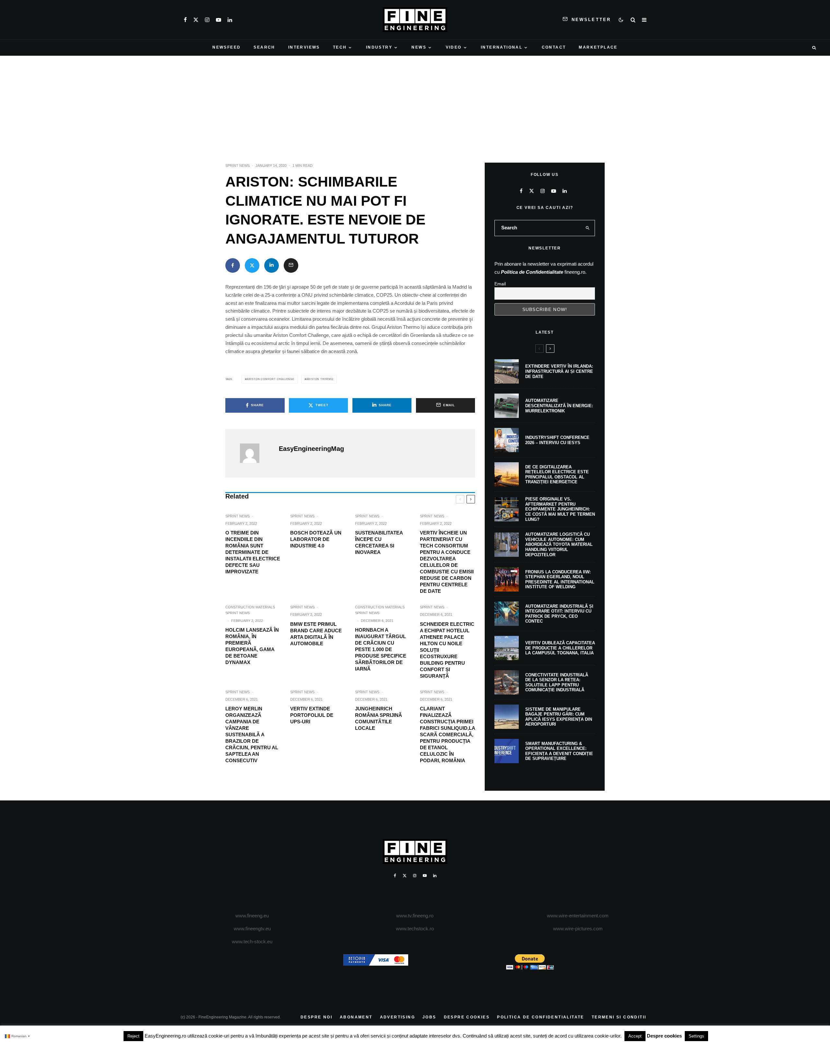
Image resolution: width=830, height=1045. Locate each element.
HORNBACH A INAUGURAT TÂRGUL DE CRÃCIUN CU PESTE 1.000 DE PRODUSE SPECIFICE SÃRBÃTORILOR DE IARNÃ (380, 649)
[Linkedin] (229, 19)
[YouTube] (218, 19)
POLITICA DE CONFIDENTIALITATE (540, 1017)
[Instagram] (207, 19)
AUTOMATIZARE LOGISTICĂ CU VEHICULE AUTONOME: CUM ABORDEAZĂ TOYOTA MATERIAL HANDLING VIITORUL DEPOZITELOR (559, 544)
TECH (340, 47)
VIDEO (454, 47)
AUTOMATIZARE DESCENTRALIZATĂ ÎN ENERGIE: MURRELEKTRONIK (559, 405)
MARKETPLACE (598, 47)
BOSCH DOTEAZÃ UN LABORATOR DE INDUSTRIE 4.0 (315, 539)
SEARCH (264, 47)
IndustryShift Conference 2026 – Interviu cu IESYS (557, 440)
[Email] (291, 265)
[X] (196, 19)
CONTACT (554, 47)
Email (500, 283)
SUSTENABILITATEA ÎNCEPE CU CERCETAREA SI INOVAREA (379, 542)
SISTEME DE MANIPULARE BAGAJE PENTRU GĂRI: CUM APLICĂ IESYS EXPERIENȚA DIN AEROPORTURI (558, 717)
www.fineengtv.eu (252, 928)
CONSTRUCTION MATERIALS (250, 607)
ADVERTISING (397, 1017)
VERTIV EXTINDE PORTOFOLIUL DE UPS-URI (311, 715)
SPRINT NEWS (237, 165)
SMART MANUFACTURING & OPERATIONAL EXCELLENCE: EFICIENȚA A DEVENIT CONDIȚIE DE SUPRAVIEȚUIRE (559, 751)
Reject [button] (133, 1036)
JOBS (429, 1017)
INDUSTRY (379, 47)
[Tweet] (252, 265)
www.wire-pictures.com (578, 928)
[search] (588, 228)
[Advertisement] (415, 104)
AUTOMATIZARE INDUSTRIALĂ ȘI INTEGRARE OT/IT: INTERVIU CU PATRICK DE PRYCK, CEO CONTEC (559, 614)
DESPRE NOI (316, 1017)
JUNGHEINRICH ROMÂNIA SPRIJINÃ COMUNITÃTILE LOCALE (378, 718)
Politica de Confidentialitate (532, 272)
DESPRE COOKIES (467, 1017)
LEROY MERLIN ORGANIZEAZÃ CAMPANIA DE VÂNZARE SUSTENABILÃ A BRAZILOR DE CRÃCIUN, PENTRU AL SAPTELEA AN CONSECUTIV (251, 734)
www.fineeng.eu (252, 915)
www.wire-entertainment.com (578, 915)
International (501, 47)
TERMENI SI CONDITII (619, 1017)
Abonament (356, 1017)
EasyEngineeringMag (311, 448)
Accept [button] (635, 1036)
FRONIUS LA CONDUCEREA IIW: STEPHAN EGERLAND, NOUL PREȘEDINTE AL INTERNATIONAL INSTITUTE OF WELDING (559, 579)
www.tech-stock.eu (252, 941)
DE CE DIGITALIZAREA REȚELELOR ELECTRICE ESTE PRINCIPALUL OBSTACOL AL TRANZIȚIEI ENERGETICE (557, 475)
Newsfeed (226, 47)
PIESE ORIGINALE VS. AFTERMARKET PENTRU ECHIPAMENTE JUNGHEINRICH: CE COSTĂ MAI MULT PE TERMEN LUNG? (560, 509)
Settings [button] (696, 1036)
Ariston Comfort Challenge (270, 379)
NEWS (418, 47)
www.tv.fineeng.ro (414, 915)
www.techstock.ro (415, 928)
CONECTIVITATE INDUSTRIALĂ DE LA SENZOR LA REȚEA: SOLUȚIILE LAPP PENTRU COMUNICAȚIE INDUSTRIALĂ (556, 682)
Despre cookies (664, 1036)
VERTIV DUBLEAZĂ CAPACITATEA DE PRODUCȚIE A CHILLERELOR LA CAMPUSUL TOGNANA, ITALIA (560, 647)
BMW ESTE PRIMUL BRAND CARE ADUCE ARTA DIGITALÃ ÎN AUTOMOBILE (316, 633)
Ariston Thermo (319, 379)
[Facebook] (185, 19)
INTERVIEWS (304, 47)
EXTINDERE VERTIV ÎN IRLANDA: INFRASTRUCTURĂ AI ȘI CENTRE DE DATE (559, 371)
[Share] (232, 265)
